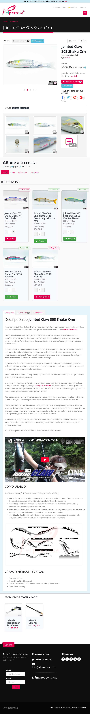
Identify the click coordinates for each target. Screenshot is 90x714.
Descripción (39, 41)
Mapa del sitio (72, 707)
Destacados (34, 172)
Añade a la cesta (22, 41)
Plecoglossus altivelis (43, 386)
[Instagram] (71, 659)
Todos (4, 172)
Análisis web (23, 313)
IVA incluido (25, 166)
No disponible (43, 297)
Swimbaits (14, 22)
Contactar (83, 707)
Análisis (66, 57)
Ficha (8, 41)
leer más (72, 76)
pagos (15, 166)
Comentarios (38, 313)
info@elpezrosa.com (44, 667)
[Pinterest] (75, 659)
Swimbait (16, 108)
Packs (12, 172)
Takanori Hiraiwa (70, 330)
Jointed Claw (24, 108)
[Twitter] (67, 659)
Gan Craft (74, 55)
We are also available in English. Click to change (44, 1)
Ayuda (82, 7)
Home (5, 22)
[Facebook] (63, 659)
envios (7, 166)
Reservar (42, 241)
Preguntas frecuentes (57, 707)
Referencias (22, 172)
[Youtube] (79, 659)
